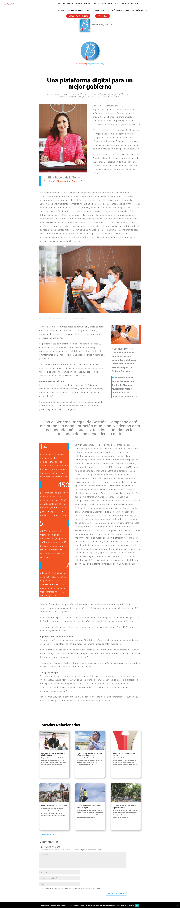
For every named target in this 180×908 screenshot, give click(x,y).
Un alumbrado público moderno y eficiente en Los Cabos (89, 754)
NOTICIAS (61, 3)
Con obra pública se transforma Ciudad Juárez (53, 754)
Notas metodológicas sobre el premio (123, 754)
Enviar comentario (116, 893)
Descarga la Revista (78, 15)
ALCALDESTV (125, 3)
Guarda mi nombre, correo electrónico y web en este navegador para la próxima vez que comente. (72, 888)
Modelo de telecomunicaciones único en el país (89, 807)
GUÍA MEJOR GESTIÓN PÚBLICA (108, 3)
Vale (137, 905)
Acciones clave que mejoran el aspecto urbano (124, 807)
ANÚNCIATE (135, 3)
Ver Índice (102, 15)
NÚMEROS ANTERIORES (74, 3)
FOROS (94, 3)
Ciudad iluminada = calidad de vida (54, 806)
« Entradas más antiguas (46, 834)
